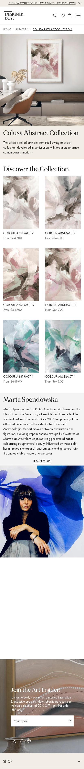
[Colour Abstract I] (63, 346)
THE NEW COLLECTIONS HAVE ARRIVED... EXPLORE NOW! (42, 3)
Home (7, 29)
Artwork (21, 29)
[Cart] (69, 15)
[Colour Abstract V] (63, 202)
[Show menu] (78, 15)
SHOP (7, 761)
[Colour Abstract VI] (21, 202)
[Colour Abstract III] (63, 274)
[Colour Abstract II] (21, 346)
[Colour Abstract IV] (21, 274)
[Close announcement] (79, 3)
